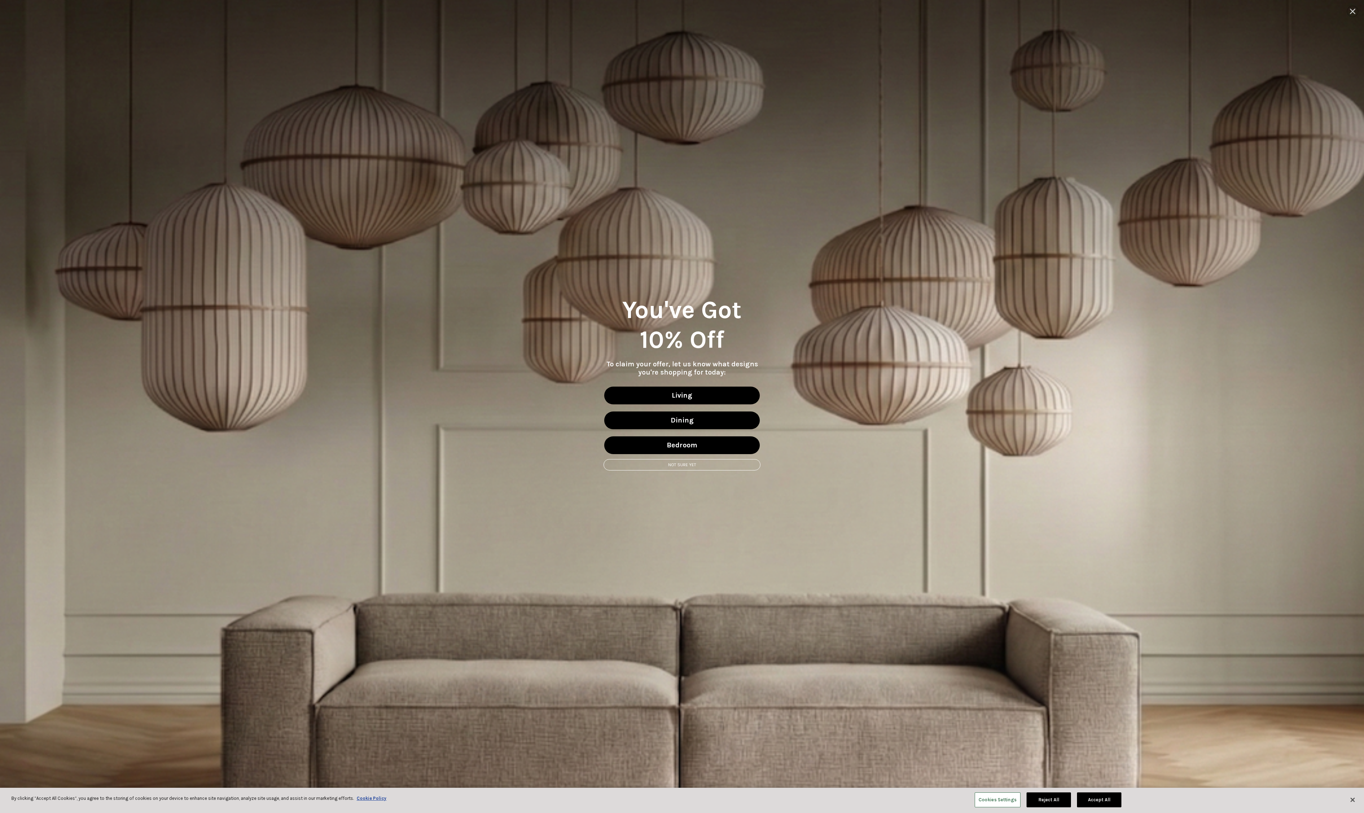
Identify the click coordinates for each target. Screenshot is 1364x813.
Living (682, 395)
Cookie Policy (371, 798)
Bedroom (682, 445)
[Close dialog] (1352, 11)
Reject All (1048, 799)
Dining (682, 420)
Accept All (1099, 799)
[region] (682, 800)
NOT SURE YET (682, 464)
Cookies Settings (998, 799)
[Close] (1352, 800)
